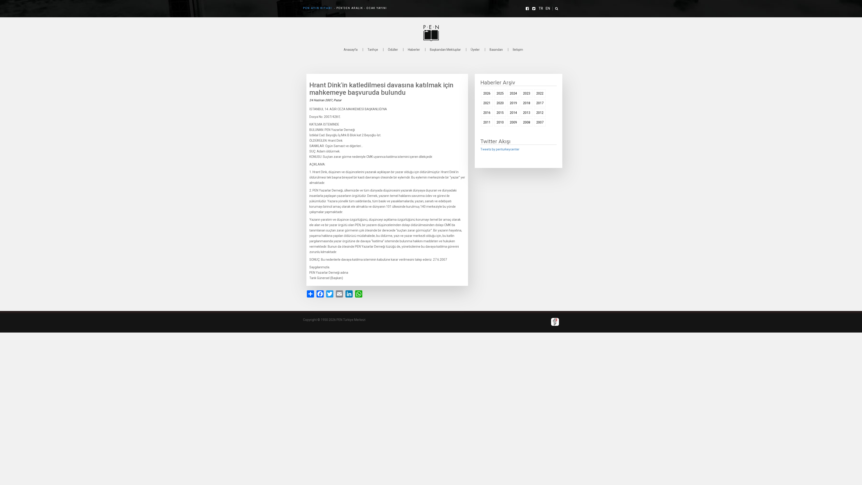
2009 (513, 122)
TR (541, 8)
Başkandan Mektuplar (445, 49)
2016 (486, 113)
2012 (539, 113)
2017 (539, 103)
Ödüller (393, 49)
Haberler (414, 49)
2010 (500, 122)
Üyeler (475, 49)
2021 (486, 103)
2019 (513, 103)
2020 (500, 103)
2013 (526, 113)
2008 (526, 122)
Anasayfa (351, 49)
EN (547, 8)
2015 (500, 113)
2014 (513, 113)
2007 (539, 122)
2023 (526, 93)
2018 (526, 103)
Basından (496, 49)
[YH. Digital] (555, 321)
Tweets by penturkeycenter (499, 149)
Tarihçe (372, 49)
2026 (486, 93)
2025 (500, 93)
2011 (486, 122)
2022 (539, 93)
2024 (513, 93)
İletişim (518, 49)
